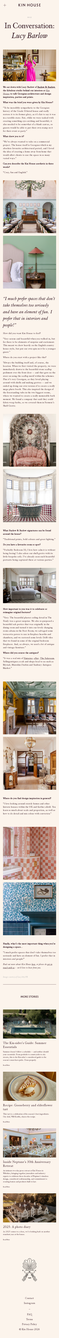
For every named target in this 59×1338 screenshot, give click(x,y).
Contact (29, 1298)
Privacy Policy (29, 1324)
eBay (36, 658)
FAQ (29, 1314)
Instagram (29, 1303)
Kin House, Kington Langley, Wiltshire (29, 1307)
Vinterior (28, 658)
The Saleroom (47, 658)
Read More (6, 1065)
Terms (29, 1319)
